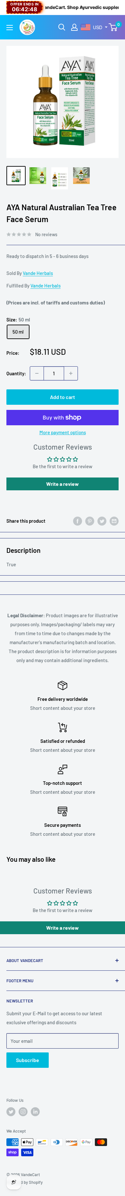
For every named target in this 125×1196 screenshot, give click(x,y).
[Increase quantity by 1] (71, 373)
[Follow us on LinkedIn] (35, 1111)
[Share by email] (114, 521)
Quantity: (16, 373)
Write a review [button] (62, 484)
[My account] (74, 27)
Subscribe (27, 1060)
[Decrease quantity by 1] (37, 373)
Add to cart (62, 397)
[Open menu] (9, 27)
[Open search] (61, 27)
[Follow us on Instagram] (23, 1111)
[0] (113, 27)
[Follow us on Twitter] (10, 1111)
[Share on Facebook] (77, 521)
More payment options (62, 432)
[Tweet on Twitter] (101, 521)
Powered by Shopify (24, 1182)
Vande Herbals (38, 273)
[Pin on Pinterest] (89, 521)
